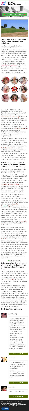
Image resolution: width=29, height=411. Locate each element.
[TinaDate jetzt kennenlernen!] (4, 388)
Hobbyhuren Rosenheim (9, 65)
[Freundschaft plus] (11, 3)
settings (16, 406)
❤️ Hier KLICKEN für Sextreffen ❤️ (14, 14)
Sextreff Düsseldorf (21, 128)
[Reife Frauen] (14, 89)
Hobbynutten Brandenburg (10, 117)
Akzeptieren (5, 408)
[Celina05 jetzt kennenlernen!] (4, 359)
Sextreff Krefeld (6, 239)
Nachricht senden (17, 353)
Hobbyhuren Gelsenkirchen (10, 184)
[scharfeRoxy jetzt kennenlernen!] (4, 315)
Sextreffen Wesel (6, 148)
